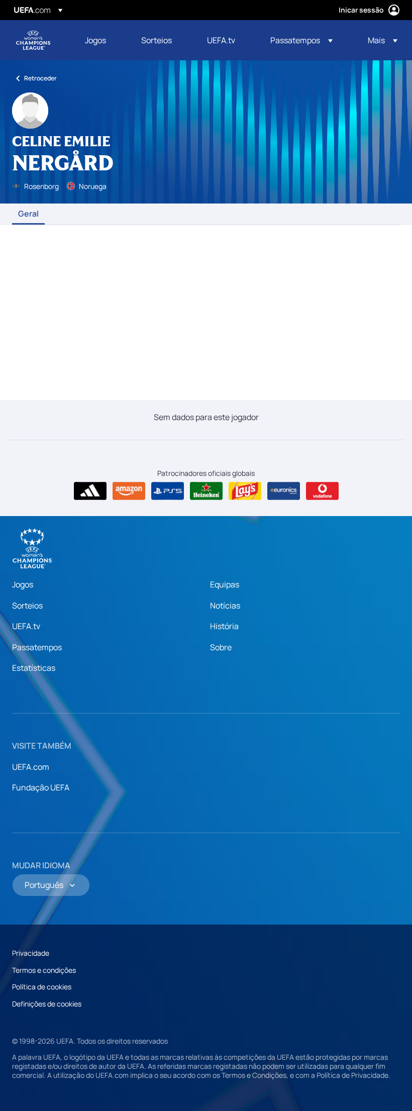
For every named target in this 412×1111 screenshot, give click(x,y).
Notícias (225, 605)
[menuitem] (100, 40)
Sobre (221, 647)
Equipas (224, 584)
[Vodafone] (322, 491)
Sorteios (27, 605)
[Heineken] (206, 491)
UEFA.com (30, 766)
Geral (28, 214)
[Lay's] (245, 491)
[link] (95, 40)
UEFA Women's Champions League (33, 40)
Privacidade (30, 953)
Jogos (22, 584)
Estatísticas (33, 667)
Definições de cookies (46, 1003)
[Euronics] (283, 491)
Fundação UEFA (40, 787)
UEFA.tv (26, 626)
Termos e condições (44, 970)
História (224, 626)
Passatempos (37, 647)
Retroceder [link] (40, 78)
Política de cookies (41, 986)
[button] (301, 40)
